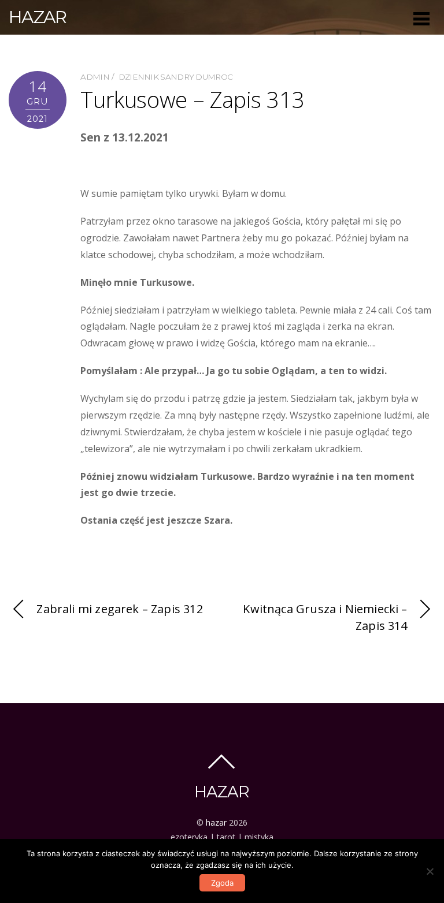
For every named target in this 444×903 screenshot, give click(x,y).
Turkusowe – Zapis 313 (192, 99)
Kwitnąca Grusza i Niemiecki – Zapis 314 (325, 617)
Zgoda (222, 882)
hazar (216, 822)
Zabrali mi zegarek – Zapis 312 (119, 609)
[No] (429, 871)
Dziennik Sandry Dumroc (176, 76)
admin (94, 76)
